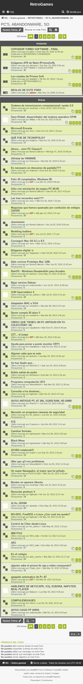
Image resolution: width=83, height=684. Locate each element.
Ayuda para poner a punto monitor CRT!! (35, 344)
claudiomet (35, 328)
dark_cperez (36, 557)
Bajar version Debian (23, 282)
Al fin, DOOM (19, 503)
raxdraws (34, 108)
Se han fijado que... (22, 363)
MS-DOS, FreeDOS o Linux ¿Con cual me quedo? (40, 514)
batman (33, 274)
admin (33, 93)
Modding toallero (21, 231)
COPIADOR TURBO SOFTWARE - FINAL (34, 49)
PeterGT (34, 403)
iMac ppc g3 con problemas (27, 461)
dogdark (33, 79)
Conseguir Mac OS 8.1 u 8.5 (27, 240)
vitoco (32, 603)
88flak (32, 119)
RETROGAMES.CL (33, 81)
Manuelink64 (35, 384)
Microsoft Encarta (21, 128)
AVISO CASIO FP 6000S (25, 609)
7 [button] (60, 36)
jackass (33, 356)
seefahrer (34, 306)
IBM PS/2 (16, 533)
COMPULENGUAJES (23, 600)
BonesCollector (37, 151)
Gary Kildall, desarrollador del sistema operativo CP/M (43, 116)
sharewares (18, 222)
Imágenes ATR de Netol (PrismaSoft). (33, 62)
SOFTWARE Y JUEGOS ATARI (38, 68)
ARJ (13, 542)
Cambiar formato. (21, 431)
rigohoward (35, 434)
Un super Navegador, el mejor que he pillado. (38, 470)
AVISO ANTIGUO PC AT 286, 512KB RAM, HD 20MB (41, 400)
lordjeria (33, 140)
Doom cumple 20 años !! (25, 312)
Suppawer (34, 253)
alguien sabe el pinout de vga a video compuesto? (41, 565)
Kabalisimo (35, 346)
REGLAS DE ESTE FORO (26, 90)
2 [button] (40, 36)
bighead (33, 394)
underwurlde (35, 285)
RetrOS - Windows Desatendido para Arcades (38, 271)
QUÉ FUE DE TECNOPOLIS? (28, 137)
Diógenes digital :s (22, 250)
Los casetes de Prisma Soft (27, 76)
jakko (32, 52)
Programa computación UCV (28, 381)
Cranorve (34, 424)
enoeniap (34, 485)
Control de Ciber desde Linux (28, 523)
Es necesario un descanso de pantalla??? (36, 167)
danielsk (33, 506)
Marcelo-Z (34, 365)
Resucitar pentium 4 (23, 491)
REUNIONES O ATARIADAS (37, 54)
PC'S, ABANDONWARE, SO (25, 24)
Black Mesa (18, 440)
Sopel (47, 673)
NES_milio (34, 536)
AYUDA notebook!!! (22, 450)
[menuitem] (10, 12)
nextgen (55, 673)
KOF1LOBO (35, 473)
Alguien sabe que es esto (26, 353)
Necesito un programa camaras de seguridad (38, 412)
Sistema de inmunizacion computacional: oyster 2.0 (42, 105)
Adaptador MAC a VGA (24, 303)
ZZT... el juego (19, 334)
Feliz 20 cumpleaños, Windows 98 (31, 179)
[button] (30, 36)
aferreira (33, 65)
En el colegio (19, 554)
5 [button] (53, 36)
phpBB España (53, 677)
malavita (33, 170)
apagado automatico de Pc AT (29, 576)
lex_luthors (35, 295)
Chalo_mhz (35, 568)
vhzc (32, 131)
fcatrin (32, 452)
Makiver (33, 592)
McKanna (34, 375)
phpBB (33, 670)
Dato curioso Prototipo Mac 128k (30, 261)
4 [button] (49, 36)
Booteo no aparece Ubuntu (27, 482)
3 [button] (44, 36)
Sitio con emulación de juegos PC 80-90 (35, 188)
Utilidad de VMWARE (23, 158)
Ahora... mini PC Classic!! (26, 149)
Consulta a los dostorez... (26, 391)
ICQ (13, 421)
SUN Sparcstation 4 (22, 292)
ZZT (32, 182)
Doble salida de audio (24, 372)
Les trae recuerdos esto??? (27, 198)
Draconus (34, 161)
